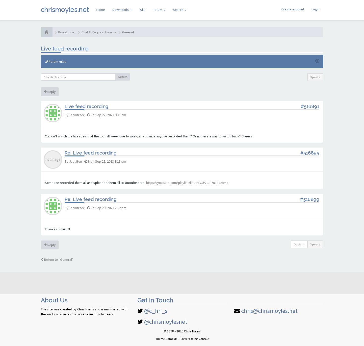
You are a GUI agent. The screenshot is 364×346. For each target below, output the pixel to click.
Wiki (142, 9)
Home (100, 9)
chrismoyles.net (65, 9)
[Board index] (46, 32)
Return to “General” (58, 259)
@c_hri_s (155, 311)
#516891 (310, 106)
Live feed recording (65, 49)
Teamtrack (77, 115)
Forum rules (57, 61)
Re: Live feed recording (90, 152)
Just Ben (75, 161)
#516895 (309, 152)
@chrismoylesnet (165, 321)
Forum (158, 9)
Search (178, 9)
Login (315, 9)
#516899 (309, 199)
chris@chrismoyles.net (269, 311)
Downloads (121, 9)
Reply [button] (51, 91)
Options (299, 244)
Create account (292, 9)
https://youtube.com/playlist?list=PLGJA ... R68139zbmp (187, 182)
